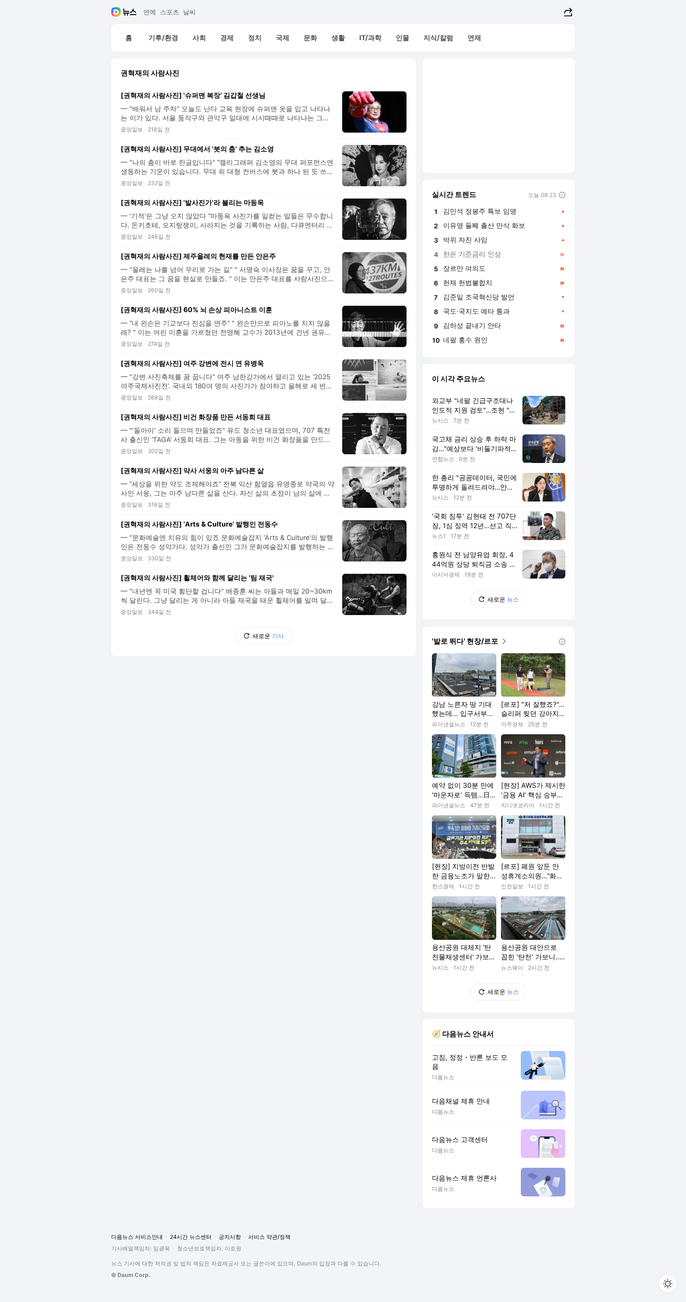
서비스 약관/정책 (269, 1236)
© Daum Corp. (130, 1274)
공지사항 (230, 1236)
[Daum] (117, 12)
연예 (149, 12)
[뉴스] (130, 12)
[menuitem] (128, 38)
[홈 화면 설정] (667, 1283)
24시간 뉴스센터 (191, 1236)
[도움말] (562, 195)
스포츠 (169, 12)
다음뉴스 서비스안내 (137, 1236)
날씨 (189, 12)
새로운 (268, 636)
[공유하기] (567, 12)
